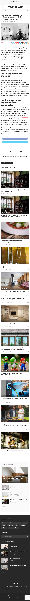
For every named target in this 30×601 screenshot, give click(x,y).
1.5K (28, 376)
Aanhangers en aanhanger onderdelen (11, 525)
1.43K (28, 429)
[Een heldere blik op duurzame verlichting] (15, 440)
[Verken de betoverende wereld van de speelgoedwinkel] (15, 363)
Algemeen (4, 212)
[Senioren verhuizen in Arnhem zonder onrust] (15, 575)
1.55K (28, 218)
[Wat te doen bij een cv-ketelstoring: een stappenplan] (15, 539)
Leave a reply (6, 162)
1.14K (28, 527)
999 (28, 326)
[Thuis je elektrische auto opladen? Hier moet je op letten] (15, 388)
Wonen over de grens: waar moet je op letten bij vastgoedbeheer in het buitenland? (14, 215)
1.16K (28, 478)
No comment (15, 19)
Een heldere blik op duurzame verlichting (12, 451)
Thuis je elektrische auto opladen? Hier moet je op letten (14, 399)
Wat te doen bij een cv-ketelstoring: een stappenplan (11, 550)
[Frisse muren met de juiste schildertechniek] (5, 594)
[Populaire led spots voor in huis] (15, 313)
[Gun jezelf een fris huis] (5, 588)
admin (2, 19)
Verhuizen (16, 263)
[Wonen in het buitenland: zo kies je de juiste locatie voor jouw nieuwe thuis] (15, 179)
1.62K (28, 402)
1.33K (28, 302)
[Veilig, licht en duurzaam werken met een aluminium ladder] (15, 255)
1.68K (28, 453)
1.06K (28, 295)
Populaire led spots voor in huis (9, 324)
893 (28, 269)
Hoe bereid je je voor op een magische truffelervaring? (11, 241)
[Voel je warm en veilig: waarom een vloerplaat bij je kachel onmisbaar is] (15, 281)
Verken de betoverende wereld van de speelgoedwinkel (11, 373)
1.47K (28, 503)
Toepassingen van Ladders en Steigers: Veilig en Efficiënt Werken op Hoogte (14, 500)
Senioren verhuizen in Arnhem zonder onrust (13, 579)
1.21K (28, 351)
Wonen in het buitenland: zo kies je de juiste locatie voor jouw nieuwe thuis (14, 190)
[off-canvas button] (2, 7)
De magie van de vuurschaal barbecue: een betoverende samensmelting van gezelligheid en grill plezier (14, 425)
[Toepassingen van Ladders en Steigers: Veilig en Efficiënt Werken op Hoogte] (15, 490)
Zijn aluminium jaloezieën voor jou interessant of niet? (15, 156)
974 (28, 553)
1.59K (28, 193)
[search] (27, 7)
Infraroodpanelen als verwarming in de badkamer (15, 151)
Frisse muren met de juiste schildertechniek (16, 593)
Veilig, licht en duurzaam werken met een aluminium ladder (15, 266)
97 (27, 581)
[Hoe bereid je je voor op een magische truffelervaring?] (15, 230)
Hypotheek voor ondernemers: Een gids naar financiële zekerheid (13, 475)
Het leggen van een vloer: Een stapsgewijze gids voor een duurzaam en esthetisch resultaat (14, 348)
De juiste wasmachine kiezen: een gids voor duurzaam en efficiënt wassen (12, 299)
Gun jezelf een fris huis (15, 586)
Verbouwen (10, 263)
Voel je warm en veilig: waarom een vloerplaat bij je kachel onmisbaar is (14, 292)
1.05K (28, 244)
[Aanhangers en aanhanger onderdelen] (15, 515)
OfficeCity (25, 117)
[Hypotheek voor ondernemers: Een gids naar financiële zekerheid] (15, 464)
